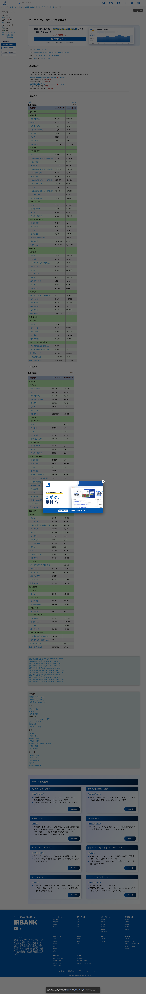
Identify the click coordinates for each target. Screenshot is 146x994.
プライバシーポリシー (80, 989)
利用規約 (69, 989)
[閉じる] (103, 481)
